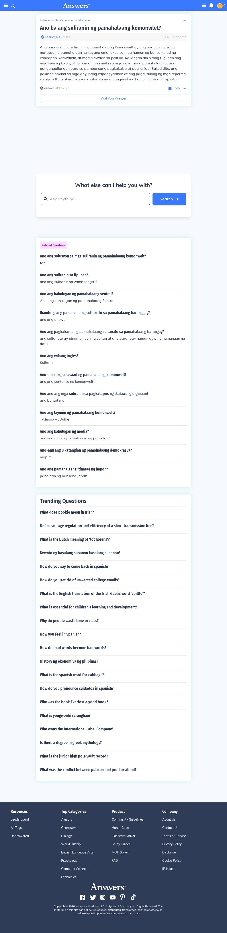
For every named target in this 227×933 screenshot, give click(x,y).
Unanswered (20, 836)
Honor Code (120, 828)
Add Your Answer (113, 98)
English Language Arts (77, 852)
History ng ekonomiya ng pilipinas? (69, 661)
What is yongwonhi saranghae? (65, 715)
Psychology (69, 861)
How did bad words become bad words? (73, 647)
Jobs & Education (64, 20)
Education (84, 20)
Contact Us (170, 828)
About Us (169, 819)
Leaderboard (20, 819)
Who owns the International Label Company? (76, 729)
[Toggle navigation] (6, 5)
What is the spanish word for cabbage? (72, 674)
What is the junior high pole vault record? (74, 756)
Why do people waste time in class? (69, 620)
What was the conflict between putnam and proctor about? (88, 769)
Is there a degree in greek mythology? (71, 742)
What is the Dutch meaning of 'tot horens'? (75, 539)
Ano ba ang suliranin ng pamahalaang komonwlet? (100, 27)
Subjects (45, 20)
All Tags (16, 828)
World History (71, 844)
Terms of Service (174, 836)
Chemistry (68, 828)
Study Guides (121, 844)
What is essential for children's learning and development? (88, 607)
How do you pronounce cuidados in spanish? (77, 688)
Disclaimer (169, 852)
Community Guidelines (127, 819)
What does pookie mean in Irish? (67, 512)
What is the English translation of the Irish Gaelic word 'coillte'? (92, 593)
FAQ (115, 861)
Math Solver (120, 852)
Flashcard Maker (123, 836)
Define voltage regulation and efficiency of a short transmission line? (97, 525)
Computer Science (74, 869)
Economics (68, 877)
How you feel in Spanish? (60, 634)
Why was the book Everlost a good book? (74, 702)
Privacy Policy (172, 844)
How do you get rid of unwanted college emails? (79, 580)
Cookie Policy (171, 861)
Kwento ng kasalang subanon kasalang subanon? (80, 552)
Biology (66, 836)
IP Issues (168, 869)
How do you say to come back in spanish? (74, 566)
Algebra (66, 819)
